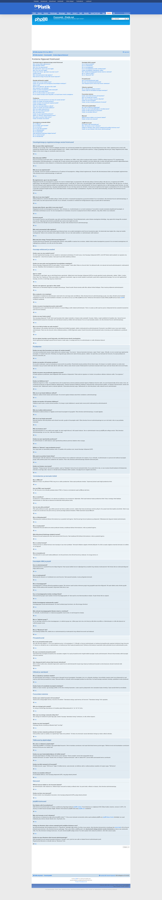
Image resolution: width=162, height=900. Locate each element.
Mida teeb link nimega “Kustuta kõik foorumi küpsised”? (46, 76)
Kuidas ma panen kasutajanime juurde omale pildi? (45, 89)
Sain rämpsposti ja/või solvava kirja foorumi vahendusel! (96, 83)
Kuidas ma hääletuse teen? (39, 104)
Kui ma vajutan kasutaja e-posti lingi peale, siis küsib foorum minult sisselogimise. (53, 94)
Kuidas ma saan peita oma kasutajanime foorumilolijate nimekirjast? (49, 83)
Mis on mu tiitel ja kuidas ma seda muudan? (44, 92)
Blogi (114, 886)
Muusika (86, 13)
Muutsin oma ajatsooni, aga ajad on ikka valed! (44, 86)
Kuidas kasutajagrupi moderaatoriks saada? (92, 70)
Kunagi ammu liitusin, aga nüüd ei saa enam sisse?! (45, 72)
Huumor (46, 13)
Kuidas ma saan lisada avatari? (40, 91)
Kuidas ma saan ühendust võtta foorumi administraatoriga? (96, 129)
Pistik (34, 13)
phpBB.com (82, 808)
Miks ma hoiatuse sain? (39, 112)
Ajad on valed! (36, 85)
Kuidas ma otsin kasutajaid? (89, 100)
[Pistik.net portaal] (43, 20)
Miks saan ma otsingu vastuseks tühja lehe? (93, 99)
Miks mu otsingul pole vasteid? (89, 97)
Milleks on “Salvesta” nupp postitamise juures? (44, 115)
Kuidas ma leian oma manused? (90, 119)
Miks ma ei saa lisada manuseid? (41, 110)
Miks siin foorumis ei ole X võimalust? (91, 126)
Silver (60, 889)
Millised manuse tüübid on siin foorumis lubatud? (94, 117)
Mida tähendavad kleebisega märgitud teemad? (44, 133)
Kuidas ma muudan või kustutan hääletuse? (43, 107)
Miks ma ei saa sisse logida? (40, 70)
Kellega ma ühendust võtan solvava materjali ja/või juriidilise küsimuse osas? (101, 127)
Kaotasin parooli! (37, 73)
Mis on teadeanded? (38, 131)
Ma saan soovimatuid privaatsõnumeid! (91, 82)
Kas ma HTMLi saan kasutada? (40, 125)
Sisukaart (126, 13)
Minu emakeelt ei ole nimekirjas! (41, 88)
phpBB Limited (77, 807)
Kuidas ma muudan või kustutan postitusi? (43, 101)
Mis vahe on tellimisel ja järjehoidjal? (91, 107)
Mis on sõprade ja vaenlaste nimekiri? (91, 89)
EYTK (87, 889)
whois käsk (118, 827)
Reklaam (127, 886)
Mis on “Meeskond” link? (88, 75)
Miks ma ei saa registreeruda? (40, 67)
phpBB (122, 297)
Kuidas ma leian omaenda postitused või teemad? (94, 102)
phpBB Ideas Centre (108, 817)
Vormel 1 (75, 13)
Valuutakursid (43, 1)
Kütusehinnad (52, 1)
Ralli (81, 13)
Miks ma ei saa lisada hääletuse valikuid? (43, 106)
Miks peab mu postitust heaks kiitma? (42, 117)
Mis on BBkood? (37, 124)
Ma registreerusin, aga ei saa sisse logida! (43, 68)
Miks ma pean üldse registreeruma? (41, 64)
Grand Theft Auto (95, 13)
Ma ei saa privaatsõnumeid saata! (90, 80)
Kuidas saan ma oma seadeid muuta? (42, 82)
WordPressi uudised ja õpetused (109, 889)
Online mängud (69, 1)
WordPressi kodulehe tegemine (78, 889)
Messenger (62, 13)
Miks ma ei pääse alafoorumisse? (41, 109)
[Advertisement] (91, 7)
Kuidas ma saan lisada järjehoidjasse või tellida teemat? (95, 109)
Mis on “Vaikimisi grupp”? (88, 73)
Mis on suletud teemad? (39, 135)
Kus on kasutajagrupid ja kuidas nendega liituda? (94, 68)
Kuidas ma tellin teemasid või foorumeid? (92, 110)
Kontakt (122, 886)
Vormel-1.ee (91, 889)
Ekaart (69, 13)
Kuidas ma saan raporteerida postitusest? (43, 114)
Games (40, 13)
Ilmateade (36, 1)
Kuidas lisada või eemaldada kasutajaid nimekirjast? (94, 90)
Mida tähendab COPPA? (39, 65)
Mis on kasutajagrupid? (87, 67)
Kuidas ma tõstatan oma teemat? (41, 118)
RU (114, 13)
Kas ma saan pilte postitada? (40, 128)
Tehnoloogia (53, 13)
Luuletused (88, 1)
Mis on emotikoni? (37, 127)
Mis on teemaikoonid (38, 136)
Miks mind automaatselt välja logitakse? (43, 75)
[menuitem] (51, 52)
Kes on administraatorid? (88, 64)
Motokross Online (66, 889)
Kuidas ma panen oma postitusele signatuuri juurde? (45, 103)
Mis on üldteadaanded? (38, 130)
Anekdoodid (60, 1)
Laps (103, 13)
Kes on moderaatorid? (87, 65)
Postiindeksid (79, 1)
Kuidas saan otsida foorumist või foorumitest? (93, 95)
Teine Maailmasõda (49, 889)
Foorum (109, 13)
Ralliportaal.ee (98, 889)
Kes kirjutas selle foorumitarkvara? (90, 124)
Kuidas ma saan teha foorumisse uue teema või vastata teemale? (49, 99)
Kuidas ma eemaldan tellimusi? (89, 112)
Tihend (56, 889)
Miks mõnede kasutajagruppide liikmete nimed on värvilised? (97, 72)
